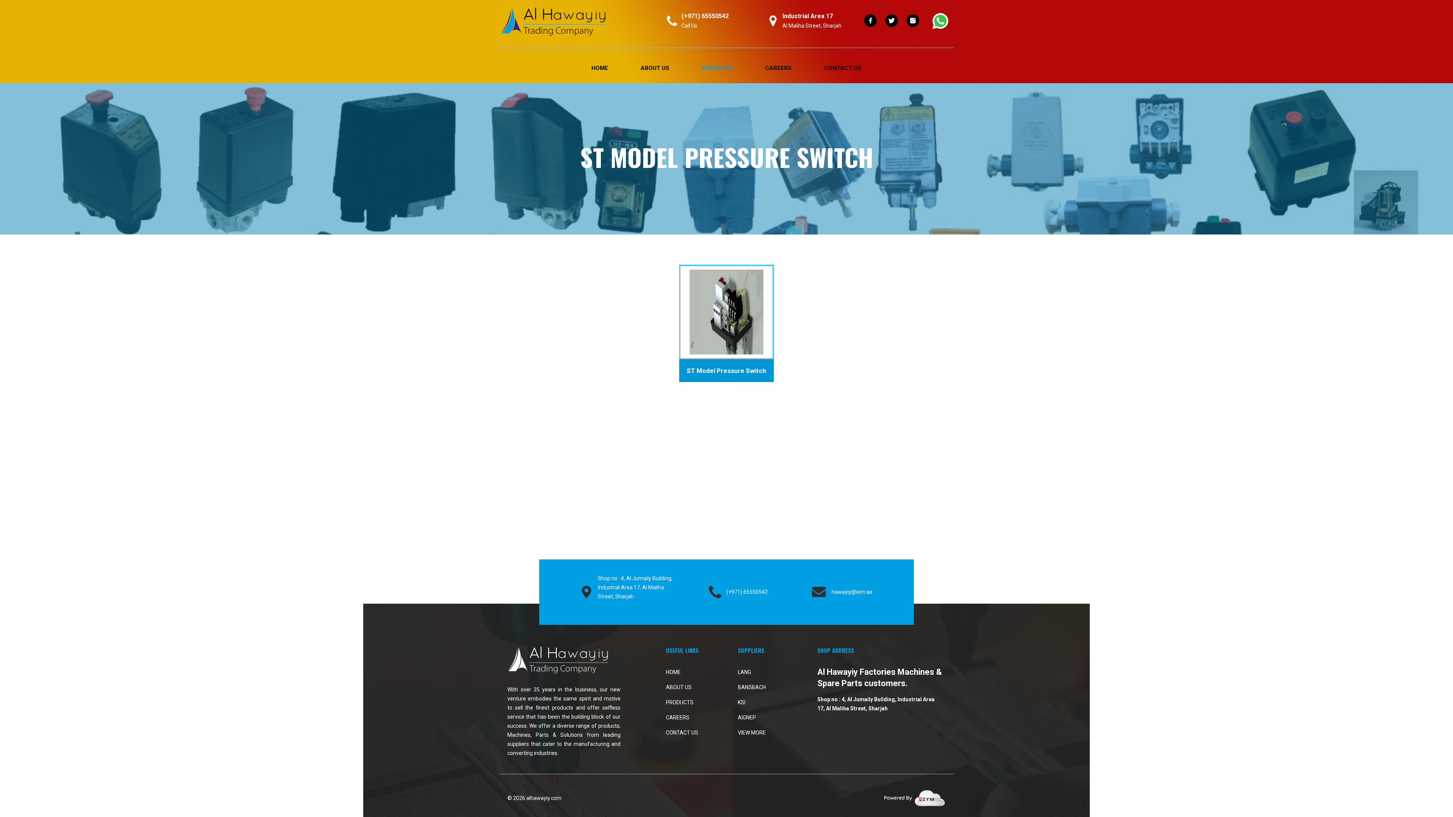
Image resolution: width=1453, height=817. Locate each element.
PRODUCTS (717, 68)
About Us (655, 68)
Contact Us (842, 68)
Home (599, 68)
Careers (778, 68)
